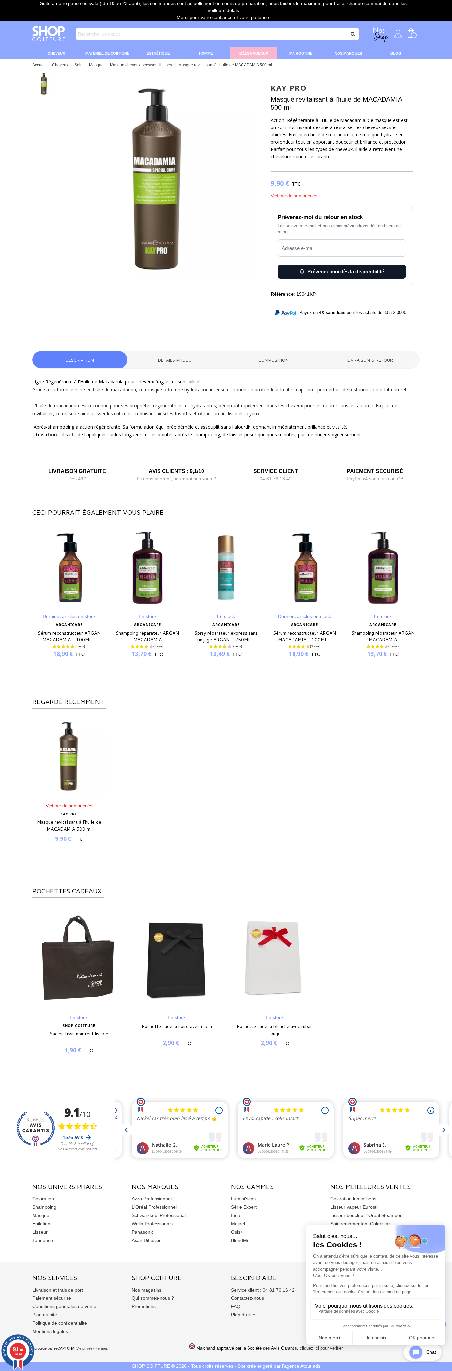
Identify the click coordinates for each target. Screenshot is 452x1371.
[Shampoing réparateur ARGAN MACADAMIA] (147, 568)
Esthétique (158, 53)
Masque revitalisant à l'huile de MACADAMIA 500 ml (69, 825)
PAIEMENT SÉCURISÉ (375, 471)
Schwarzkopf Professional (159, 1215)
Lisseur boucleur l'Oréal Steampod (366, 1215)
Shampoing (44, 1207)
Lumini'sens (243, 1198)
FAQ (235, 1306)
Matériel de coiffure (107, 53)
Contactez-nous (247, 1298)
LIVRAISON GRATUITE (77, 471)
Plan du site (44, 1314)
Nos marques (348, 53)
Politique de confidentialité (59, 1323)
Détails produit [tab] (176, 360)
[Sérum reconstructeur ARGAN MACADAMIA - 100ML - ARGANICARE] (69, 568)
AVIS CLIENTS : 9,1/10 (176, 471)
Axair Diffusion (147, 1240)
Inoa (235, 1215)
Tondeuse (42, 1240)
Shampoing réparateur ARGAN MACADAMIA (147, 636)
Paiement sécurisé (51, 1298)
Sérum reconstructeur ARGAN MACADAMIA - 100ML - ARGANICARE (69, 640)
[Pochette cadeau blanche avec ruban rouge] (274, 958)
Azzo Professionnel (152, 1198)
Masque (40, 1215)
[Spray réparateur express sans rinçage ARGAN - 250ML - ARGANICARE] (225, 568)
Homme (206, 53)
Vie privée (84, 1348)
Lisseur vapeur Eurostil (354, 1207)
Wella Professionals (152, 1223)
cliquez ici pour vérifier (321, 1348)
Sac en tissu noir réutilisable (79, 1033)
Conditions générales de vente (64, 1306)
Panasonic (143, 1232)
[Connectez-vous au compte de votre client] (398, 34)
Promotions (144, 1306)
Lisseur (40, 1232)
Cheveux (56, 53)
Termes (102, 1348)
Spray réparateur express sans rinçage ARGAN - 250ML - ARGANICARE (226, 640)
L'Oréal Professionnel (154, 1207)
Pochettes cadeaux (67, 891)
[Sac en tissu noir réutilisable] (78, 958)
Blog (395, 53)
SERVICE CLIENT (275, 471)
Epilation (41, 1223)
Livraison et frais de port (57, 1290)
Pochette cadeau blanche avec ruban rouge (275, 1030)
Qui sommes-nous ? (153, 1298)
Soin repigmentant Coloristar (360, 1223)
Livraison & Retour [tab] (370, 360)
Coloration (43, 1198)
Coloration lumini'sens (353, 1198)
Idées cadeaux (253, 53)
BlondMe (240, 1240)
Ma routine (300, 53)
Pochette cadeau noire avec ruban (177, 1026)
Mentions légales (50, 1331)
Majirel (238, 1223)
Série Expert (244, 1207)
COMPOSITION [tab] (273, 360)
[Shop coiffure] (49, 34)
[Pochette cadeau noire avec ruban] (176, 958)
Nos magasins (146, 1290)
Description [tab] (80, 360)
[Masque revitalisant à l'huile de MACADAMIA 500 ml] (157, 288)
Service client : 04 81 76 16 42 (262, 1290)
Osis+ (237, 1232)
